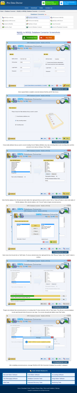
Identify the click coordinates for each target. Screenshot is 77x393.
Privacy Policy (39, 388)
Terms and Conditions (49, 388)
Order (28, 388)
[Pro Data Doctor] (3, 5)
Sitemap (57, 388)
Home (19, 388)
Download (24, 388)
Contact (33, 388)
